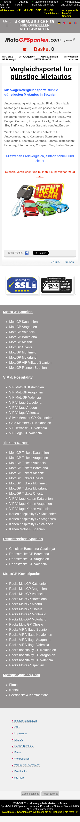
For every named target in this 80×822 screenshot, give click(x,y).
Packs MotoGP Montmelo (27, 614)
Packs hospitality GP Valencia (31, 660)
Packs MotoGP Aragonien (28, 588)
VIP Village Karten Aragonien (30, 503)
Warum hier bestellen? (27, 765)
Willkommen (7, 10)
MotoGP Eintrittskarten (51, 12)
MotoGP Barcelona (23, 337)
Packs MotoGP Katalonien (28, 583)
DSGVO (18, 739)
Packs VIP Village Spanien (29, 629)
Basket (42, 49)
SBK (38, 10)
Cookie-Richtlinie (24, 746)
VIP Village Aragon (23, 407)
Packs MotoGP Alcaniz (25, 604)
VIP (19, 10)
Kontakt (73, 59)
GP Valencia (71, 56)
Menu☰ (7, 23)
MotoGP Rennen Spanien (28, 367)
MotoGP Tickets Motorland (28, 488)
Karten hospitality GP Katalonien (33, 514)
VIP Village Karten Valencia (29, 509)
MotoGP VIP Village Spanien (30, 362)
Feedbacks (20, 771)
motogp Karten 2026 (25, 720)
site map (19, 777)
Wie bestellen (22, 758)
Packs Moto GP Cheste (26, 624)
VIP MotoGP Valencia (25, 397)
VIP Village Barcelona (25, 402)
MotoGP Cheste (20, 347)
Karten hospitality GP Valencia (31, 524)
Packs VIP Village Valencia (29, 645)
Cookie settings (30, 793)
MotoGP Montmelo (22, 352)
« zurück (55, 262)
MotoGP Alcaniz (21, 342)
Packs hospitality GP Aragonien (32, 655)
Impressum (20, 733)
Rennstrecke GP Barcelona (29, 554)
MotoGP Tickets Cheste (26, 478)
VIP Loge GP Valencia (25, 433)
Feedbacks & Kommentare (28, 695)
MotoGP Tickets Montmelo (28, 483)
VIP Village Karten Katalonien (31, 498)
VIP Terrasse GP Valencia (28, 428)
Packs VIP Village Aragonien (30, 639)
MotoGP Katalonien (23, 321)
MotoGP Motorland (23, 357)
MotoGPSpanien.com (20, 806)
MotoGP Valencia (22, 332)
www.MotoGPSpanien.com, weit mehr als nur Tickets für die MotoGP (40, 812)
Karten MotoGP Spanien (27, 529)
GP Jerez (7, 56)
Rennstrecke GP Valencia (28, 564)
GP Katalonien (49, 56)
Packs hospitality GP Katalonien (32, 650)
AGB (16, 727)
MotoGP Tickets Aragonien (28, 458)
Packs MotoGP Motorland (27, 619)
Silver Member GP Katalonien (31, 418)
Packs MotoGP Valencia (27, 594)
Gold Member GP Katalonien (30, 423)
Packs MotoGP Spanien (26, 665)
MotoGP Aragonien (23, 327)
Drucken (69, 262)
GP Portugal (9, 59)
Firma (13, 685)
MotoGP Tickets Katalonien (29, 452)
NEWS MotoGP (42, 59)
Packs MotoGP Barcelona (28, 599)
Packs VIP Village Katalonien (30, 634)
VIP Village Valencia (24, 412)
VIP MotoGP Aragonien (26, 392)
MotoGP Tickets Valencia (27, 463)
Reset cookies (50, 793)
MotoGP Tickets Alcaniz (26, 473)
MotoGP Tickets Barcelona (28, 468)
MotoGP (28, 10)
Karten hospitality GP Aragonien (32, 519)
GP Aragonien (27, 56)
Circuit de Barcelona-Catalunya (32, 549)
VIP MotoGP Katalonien (26, 387)
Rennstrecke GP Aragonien (29, 559)
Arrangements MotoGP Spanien (70, 13)
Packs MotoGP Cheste (25, 609)
